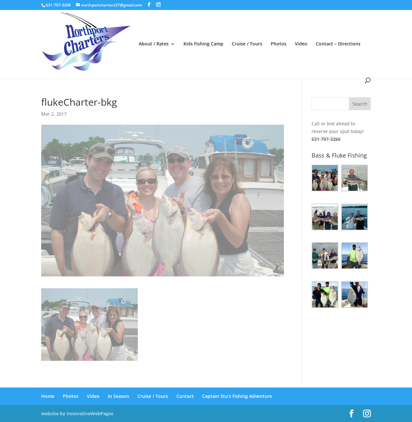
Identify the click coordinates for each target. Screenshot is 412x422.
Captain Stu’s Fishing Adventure (237, 396)
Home (47, 396)
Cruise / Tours (247, 44)
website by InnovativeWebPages (77, 413)
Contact (185, 396)
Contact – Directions (338, 44)
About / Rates (154, 44)
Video (301, 44)
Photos (278, 44)
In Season (118, 396)
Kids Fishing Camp (203, 44)
